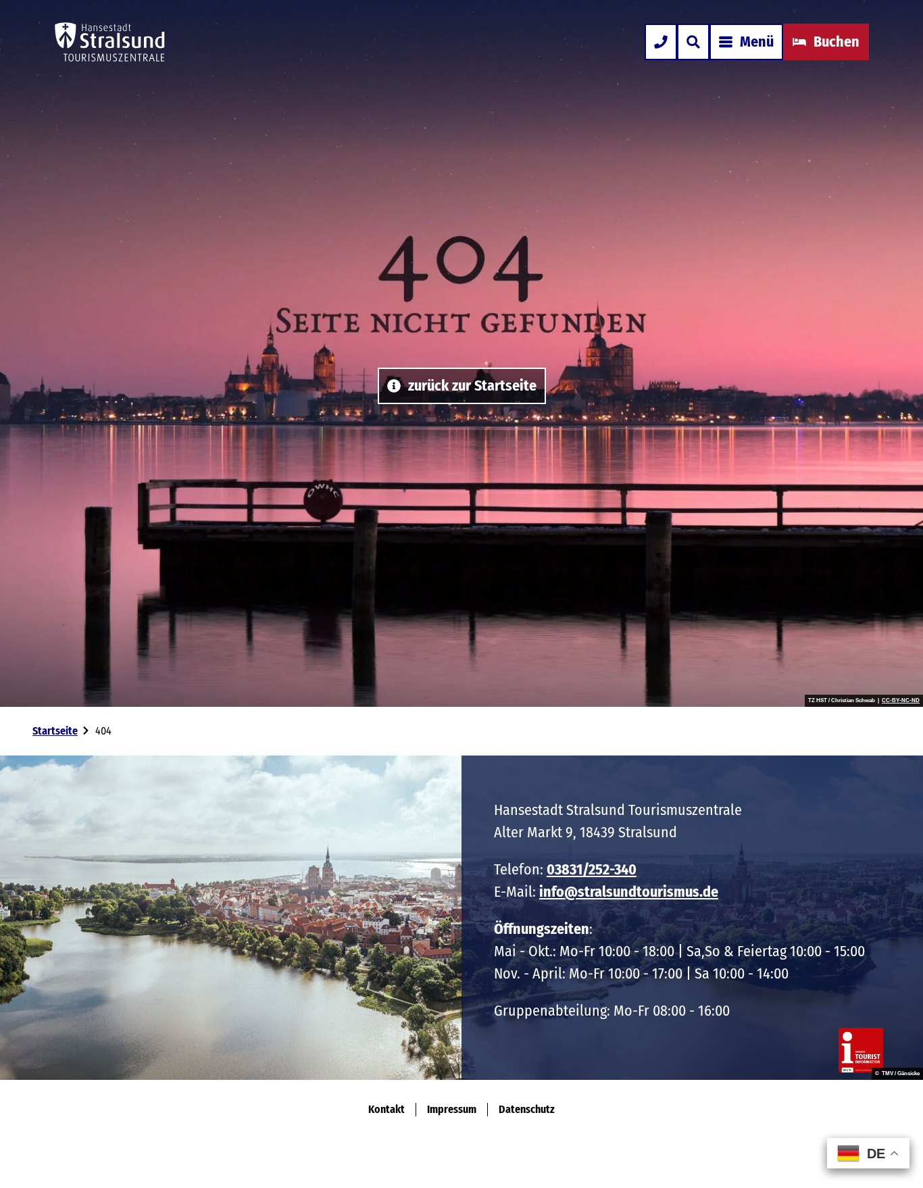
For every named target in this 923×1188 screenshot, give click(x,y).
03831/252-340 (592, 869)
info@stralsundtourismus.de (628, 892)
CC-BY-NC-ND (901, 700)
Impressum (451, 1109)
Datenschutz (527, 1109)
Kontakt (386, 1109)
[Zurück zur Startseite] (110, 42)
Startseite (55, 730)
